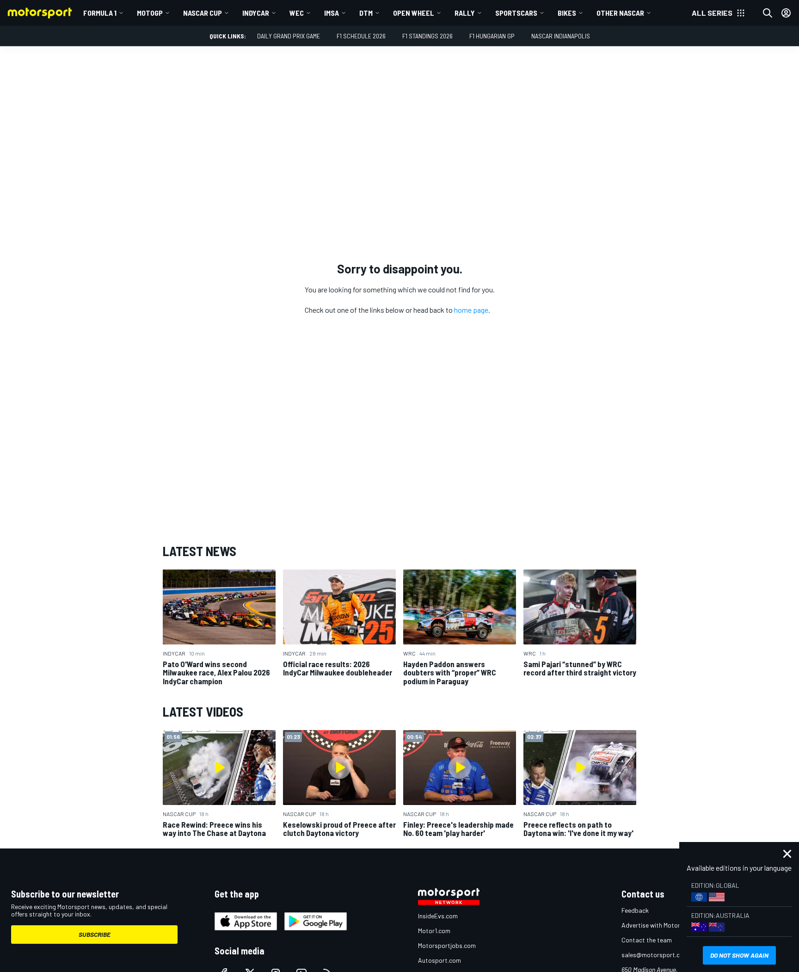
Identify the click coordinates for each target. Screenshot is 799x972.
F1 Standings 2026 (427, 36)
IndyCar (255, 12)
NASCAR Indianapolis (560, 36)
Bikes (567, 12)
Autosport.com (439, 960)
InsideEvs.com (438, 916)
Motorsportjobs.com (447, 945)
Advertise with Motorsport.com (665, 925)
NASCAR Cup (202, 12)
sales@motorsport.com (654, 955)
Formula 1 (100, 12)
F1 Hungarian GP (492, 36)
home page (471, 309)
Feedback (635, 910)
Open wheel (413, 12)
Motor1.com (434, 931)
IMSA (331, 12)
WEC (296, 12)
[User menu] (786, 13)
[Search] (767, 13)
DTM (366, 12)
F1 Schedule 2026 (361, 36)
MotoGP (150, 12)
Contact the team (646, 940)
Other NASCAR (620, 12)
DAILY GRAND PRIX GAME (288, 36)
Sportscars (516, 12)
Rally (465, 12)
